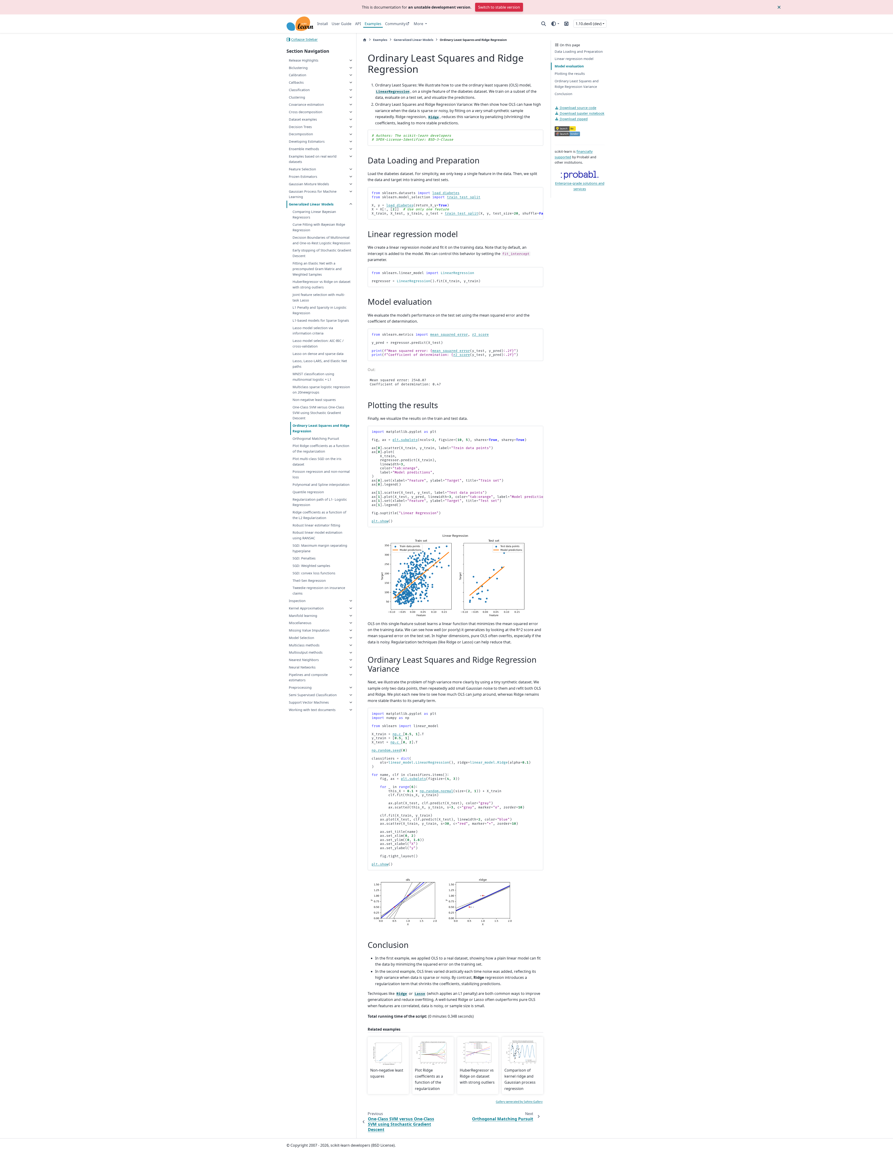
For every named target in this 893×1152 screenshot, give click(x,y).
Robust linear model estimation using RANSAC (317, 535)
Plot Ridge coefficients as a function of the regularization (321, 449)
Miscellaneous (300, 623)
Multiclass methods (304, 645)
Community (395, 23)
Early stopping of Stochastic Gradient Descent (322, 253)
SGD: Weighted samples (311, 565)
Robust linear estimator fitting (316, 525)
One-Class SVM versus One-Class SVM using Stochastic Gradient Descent (318, 412)
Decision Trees (300, 127)
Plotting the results (570, 73)
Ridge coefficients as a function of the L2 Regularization (319, 515)
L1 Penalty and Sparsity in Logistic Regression (320, 310)
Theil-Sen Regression (309, 580)
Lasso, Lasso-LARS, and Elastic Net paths (320, 364)
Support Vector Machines (309, 702)
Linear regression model (574, 59)
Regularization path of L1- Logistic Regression (320, 502)
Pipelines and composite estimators (308, 677)
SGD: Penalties (304, 558)
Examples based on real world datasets (313, 159)
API (358, 23)
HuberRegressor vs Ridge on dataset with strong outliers (321, 284)
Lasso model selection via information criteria (313, 331)
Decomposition (301, 134)
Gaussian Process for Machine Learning (313, 194)
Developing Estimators (307, 141)
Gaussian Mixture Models (309, 184)
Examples (373, 23)
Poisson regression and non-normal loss (321, 475)
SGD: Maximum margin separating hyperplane (320, 548)
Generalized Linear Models (311, 204)
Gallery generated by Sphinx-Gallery (519, 1102)
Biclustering (298, 68)
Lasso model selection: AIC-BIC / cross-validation (318, 343)
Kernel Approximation (306, 608)
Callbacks (296, 82)
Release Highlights (303, 60)
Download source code (577, 108)
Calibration (297, 75)
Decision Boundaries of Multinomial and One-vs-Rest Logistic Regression (321, 240)
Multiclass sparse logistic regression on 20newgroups (321, 390)
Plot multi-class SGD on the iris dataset (317, 462)
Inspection (297, 601)
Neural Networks (302, 667)
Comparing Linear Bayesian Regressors (314, 214)
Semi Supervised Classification (313, 695)
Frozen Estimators (303, 176)
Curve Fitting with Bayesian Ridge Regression (319, 227)
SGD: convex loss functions (314, 573)
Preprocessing (300, 687)
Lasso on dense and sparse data (318, 353)
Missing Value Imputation (309, 630)
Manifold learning (303, 615)
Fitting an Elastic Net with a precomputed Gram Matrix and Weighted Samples (317, 269)
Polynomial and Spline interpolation (321, 484)
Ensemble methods (304, 149)
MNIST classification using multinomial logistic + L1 (313, 377)
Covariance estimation (306, 104)
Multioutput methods (306, 652)
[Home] (365, 39)
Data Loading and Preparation (579, 51)
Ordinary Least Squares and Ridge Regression (321, 428)
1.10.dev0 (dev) (589, 23)
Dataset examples (303, 119)
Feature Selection (302, 169)
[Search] (543, 24)
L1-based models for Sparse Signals (321, 320)
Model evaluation (569, 66)
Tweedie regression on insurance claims (319, 591)
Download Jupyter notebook (581, 113)
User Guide (341, 23)
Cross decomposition (305, 112)
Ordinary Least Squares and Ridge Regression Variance (577, 84)
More (419, 23)
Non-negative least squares (314, 399)
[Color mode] (555, 24)
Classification (299, 90)
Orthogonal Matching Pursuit (316, 438)
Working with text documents (312, 710)
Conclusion (563, 94)
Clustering (297, 97)
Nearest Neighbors (304, 660)
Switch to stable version (499, 7)
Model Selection (301, 638)
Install (322, 23)
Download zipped (573, 119)
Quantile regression (308, 492)
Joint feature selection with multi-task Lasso (319, 297)
